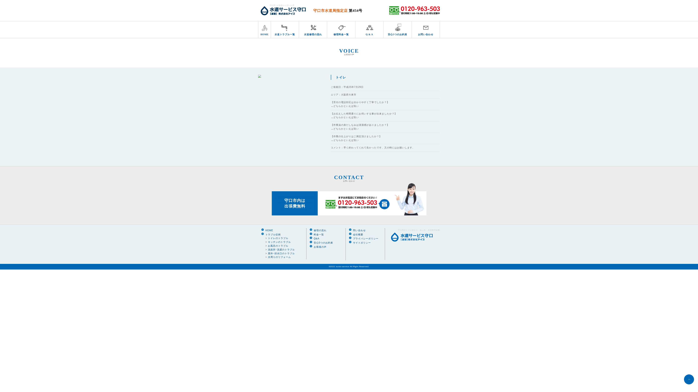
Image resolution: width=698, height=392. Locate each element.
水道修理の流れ (313, 34)
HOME (264, 34)
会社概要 (358, 234)
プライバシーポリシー (365, 238)
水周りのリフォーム (279, 257)
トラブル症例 (273, 234)
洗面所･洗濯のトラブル (281, 249)
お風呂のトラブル (278, 245)
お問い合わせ (425, 34)
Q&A (316, 238)
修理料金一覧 (341, 34)
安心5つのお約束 (397, 34)
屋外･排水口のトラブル (281, 253)
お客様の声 (320, 247)
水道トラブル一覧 (285, 34)
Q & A (369, 34)
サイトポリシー (362, 242)
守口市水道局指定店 (337, 11)
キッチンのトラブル (279, 242)
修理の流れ (320, 230)
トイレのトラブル (278, 238)
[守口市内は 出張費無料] (349, 215)
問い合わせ (359, 230)
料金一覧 (319, 234)
